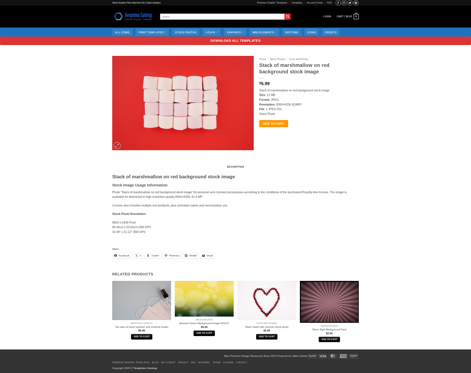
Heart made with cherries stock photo (266, 326)
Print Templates (151, 32)
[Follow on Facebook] (338, 2)
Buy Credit (168, 362)
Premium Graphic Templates (272, 2)
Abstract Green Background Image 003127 (204, 323)
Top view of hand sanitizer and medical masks (141, 326)
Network (204, 362)
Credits (331, 32)
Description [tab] (235, 166)
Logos (210, 32)
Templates (296, 2)
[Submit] (287, 17)
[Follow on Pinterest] (356, 2)
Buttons (291, 32)
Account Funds (315, 2)
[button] (348, 17)
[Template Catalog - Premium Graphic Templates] (133, 16)
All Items (122, 32)
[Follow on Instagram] (344, 2)
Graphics (234, 32)
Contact (241, 362)
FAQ (329, 2)
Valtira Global (299, 355)
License (228, 362)
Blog (155, 362)
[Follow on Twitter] (350, 2)
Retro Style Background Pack (329, 329)
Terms (217, 362)
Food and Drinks (298, 59)
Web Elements (263, 32)
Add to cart (273, 123)
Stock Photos (185, 32)
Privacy (183, 362)
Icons (311, 32)
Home (262, 59)
